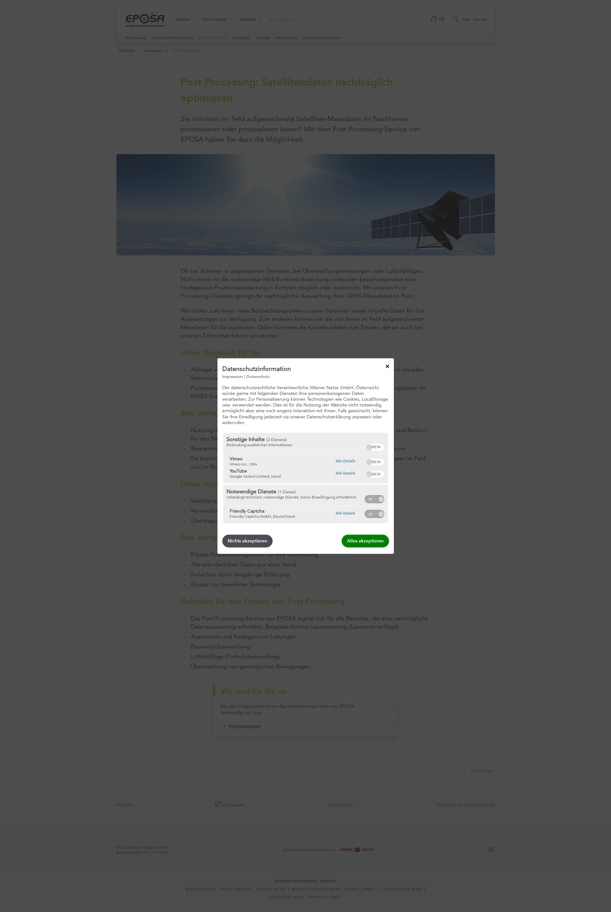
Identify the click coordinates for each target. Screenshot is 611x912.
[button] (369, 447)
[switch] (374, 446)
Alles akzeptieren (365, 541)
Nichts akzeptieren (247, 541)
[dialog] (305, 456)
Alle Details (345, 460)
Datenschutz (258, 376)
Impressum (232, 376)
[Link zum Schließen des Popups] (387, 366)
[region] (305, 478)
